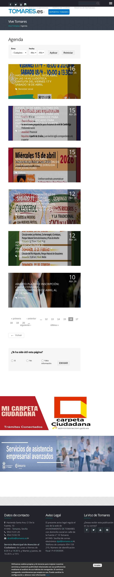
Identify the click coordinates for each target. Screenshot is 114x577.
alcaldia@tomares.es (18, 538)
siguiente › (25, 325)
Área (13, 48)
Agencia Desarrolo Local (34, 12)
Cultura (21, 172)
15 (64, 319)
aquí (48, 575)
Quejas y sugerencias (38, 7)
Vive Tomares (13, 26)
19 (17, 323)
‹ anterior (31, 318)
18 (11, 323)
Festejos (22, 214)
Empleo (21, 130)
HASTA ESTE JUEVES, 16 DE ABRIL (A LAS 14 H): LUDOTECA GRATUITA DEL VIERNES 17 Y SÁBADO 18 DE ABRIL (36, 79)
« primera (16, 318)
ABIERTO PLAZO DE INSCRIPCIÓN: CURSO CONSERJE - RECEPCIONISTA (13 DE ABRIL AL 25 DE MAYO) (37, 288)
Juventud (22, 256)
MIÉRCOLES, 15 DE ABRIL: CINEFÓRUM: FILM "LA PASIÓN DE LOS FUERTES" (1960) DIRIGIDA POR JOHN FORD (37, 163)
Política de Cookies (61, 7)
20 (23, 323)
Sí (15, 360)
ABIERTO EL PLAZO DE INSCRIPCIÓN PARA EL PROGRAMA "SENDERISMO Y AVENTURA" (33, 246)
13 (52, 319)
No (30, 360)
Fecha (31, 48)
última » (54, 325)
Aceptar (97, 565)
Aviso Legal (19, 7)
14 (58, 319)
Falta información (46, 362)
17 (77, 319)
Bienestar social (25, 89)
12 (46, 319)
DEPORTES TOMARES (59, 12)
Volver (18, 335)
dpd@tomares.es (66, 541)
